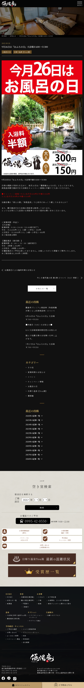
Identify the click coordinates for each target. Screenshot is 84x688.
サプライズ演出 (35, 621)
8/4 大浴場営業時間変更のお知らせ (41, 330)
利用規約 (26, 639)
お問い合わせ (12, 632)
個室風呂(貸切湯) (13, 619)
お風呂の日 (6, 52)
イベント (32, 377)
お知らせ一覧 (42, 288)
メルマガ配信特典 (29, 629)
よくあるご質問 (12, 636)
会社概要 (26, 642)
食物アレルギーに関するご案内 (59, 604)
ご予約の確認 (12, 629)
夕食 (39, 600)
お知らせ (13, 36)
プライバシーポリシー (31, 632)
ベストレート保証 (13, 639)
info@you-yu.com (52, 668)
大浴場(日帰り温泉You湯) (17, 615)
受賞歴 (9, 604)
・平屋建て (25, 603)
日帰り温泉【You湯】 (22, 52)
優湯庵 (31, 396)
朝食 (39, 604)
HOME (4, 36)
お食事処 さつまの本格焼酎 (58, 600)
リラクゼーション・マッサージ (36, 616)
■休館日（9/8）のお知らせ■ (39, 324)
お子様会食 (52, 597)
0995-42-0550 (11, 670)
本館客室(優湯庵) (27, 597)
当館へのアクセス (53, 615)
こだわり (41, 597)
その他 (31, 367)
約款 (24, 636)
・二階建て (25, 607)
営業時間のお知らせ (37, 372)
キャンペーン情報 (36, 381)
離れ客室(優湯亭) (27, 600)
